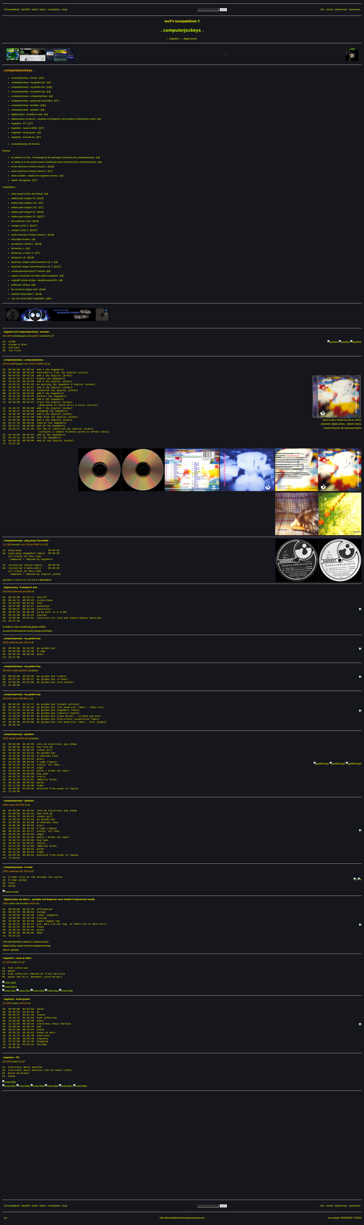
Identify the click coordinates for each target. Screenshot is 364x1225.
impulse (63, 713)
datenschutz (341, 9)
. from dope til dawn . (20, 239)
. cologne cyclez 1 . (19, 225)
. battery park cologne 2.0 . (23, 198)
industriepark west (21, 336)
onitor (14, 962)
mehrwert (45, 336)
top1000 (26, 9)
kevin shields (87, 405)
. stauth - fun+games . (21, 180)
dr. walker (356, 420)
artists (35, 9)
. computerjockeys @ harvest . (25, 144)
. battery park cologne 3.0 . (23, 212)
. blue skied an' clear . (21, 221)
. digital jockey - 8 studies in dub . (27, 114)
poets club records (18, 903)
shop (64, 9)
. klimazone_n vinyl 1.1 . (22, 253)
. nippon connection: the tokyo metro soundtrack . (34, 276)
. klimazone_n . (17, 248)
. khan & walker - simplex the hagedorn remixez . (34, 175)
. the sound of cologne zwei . (24, 289)
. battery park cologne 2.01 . (24, 203)
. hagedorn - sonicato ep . (23, 137)
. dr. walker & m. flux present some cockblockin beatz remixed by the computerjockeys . (53, 162)
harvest (19, 364)
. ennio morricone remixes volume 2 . (28, 166)
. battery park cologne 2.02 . (24, 207)
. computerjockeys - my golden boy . (28, 82)
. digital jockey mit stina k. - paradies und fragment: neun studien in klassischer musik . (53, 119)
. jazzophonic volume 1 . (22, 244)
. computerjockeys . (182, 30)
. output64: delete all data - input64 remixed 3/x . (34, 280)
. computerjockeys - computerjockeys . (29, 96)
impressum (354, 9)
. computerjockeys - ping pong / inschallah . (32, 100)
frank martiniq (55, 974)
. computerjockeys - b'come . (24, 78)
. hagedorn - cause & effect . (24, 128)
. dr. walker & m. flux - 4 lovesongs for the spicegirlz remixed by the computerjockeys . (53, 157)
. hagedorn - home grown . (23, 132)
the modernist (67, 707)
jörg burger (53, 977)
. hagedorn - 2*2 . (18, 123)
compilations (53, 9)
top (5, 1218)
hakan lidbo (63, 1070)
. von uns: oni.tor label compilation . (28, 298)
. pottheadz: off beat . (20, 285)
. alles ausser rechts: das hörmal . (27, 194)
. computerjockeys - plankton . (25, 105)
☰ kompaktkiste (12, 9)
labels (43, 9)
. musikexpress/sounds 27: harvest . (28, 271)
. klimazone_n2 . (18, 257)
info (322, 9)
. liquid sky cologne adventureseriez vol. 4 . (31, 262)
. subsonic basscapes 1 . (22, 294)
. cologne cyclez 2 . (19, 230)
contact (329, 9)
